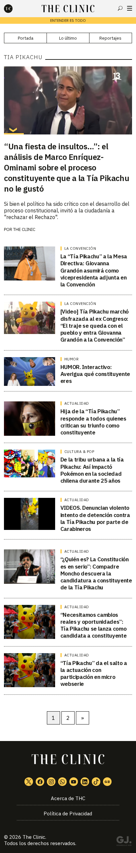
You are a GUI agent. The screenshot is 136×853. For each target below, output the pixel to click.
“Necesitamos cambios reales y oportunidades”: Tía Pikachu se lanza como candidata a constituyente (93, 625)
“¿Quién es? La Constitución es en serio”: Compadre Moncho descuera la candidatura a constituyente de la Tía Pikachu (96, 573)
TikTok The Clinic (96, 781)
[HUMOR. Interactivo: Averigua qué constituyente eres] (29, 371)
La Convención (80, 248)
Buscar (120, 8)
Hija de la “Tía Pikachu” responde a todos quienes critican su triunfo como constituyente (93, 422)
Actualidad (76, 403)
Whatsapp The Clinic (62, 781)
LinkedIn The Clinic (85, 781)
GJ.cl (124, 842)
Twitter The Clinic (28, 781)
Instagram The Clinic (51, 781)
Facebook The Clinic (40, 781)
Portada (25, 38)
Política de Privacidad (68, 813)
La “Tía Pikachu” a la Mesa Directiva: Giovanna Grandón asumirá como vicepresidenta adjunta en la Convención (93, 270)
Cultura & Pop (79, 451)
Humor (71, 359)
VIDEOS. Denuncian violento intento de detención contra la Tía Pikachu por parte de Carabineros (95, 518)
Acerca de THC (68, 798)
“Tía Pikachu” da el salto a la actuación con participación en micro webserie (93, 673)
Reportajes (110, 38)
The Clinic (33, 837)
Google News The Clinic (107, 781)
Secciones (129, 8)
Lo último (68, 38)
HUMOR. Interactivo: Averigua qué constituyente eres (95, 374)
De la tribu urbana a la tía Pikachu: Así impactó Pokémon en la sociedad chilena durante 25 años (92, 470)
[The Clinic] (14, 8)
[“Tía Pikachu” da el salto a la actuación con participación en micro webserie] (29, 670)
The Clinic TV (73, 781)
